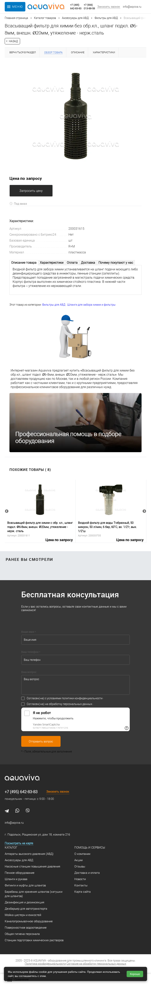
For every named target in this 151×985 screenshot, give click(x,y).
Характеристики (52, 262)
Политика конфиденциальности (45, 963)
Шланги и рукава (16, 879)
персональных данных (77, 704)
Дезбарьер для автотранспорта (26, 908)
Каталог (11, 847)
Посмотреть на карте (19, 843)
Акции (78, 860)
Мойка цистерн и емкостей (23, 915)
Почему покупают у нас (116, 262)
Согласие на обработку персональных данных (96, 963)
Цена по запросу (59, 540)
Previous (7, 511)
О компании (82, 854)
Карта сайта (82, 892)
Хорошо (135, 974)
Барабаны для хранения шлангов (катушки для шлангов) (33, 894)
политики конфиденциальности (82, 698)
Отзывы (79, 866)
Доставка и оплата (87, 873)
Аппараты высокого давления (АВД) (29, 854)
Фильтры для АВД (53, 304)
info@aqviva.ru (132, 6)
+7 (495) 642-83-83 (21, 791)
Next (144, 511)
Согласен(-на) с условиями (64, 698)
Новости (80, 879)
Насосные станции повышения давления (32, 866)
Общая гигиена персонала (22, 934)
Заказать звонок (108, 6)
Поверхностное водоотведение (26, 927)
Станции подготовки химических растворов (34, 940)
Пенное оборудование (19, 873)
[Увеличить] (75, 116)
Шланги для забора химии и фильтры (91, 304)
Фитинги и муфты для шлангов (25, 885)
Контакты (80, 885)
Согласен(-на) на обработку (59, 704)
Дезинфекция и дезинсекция (24, 902)
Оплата (72, 262)
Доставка (88, 262)
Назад (13, 41)
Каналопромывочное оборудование (29, 921)
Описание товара (24, 262)
